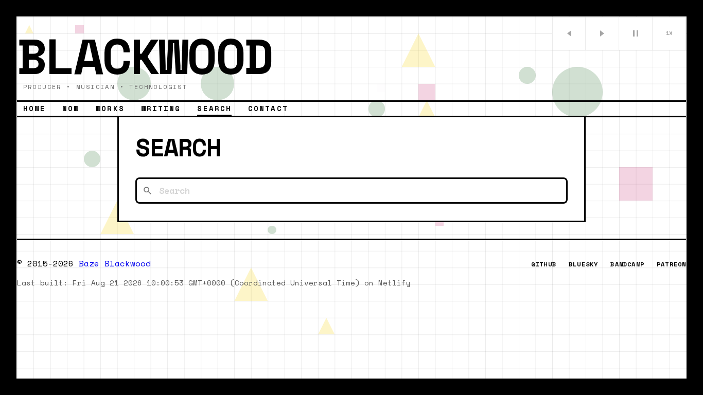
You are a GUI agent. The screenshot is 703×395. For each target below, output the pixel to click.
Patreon (671, 264)
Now (70, 108)
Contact (268, 108)
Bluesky (583, 264)
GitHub (543, 264)
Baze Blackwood (115, 263)
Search (214, 108)
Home (34, 108)
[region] (351, 197)
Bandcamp (627, 264)
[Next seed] (602, 33)
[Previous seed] (569, 33)
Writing (161, 108)
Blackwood (144, 55)
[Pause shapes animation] (636, 33)
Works (110, 108)
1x (669, 33)
